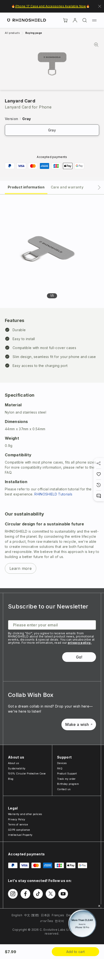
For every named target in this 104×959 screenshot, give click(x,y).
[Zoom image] (52, 64)
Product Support (67, 773)
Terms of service (18, 824)
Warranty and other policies (25, 814)
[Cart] (65, 20)
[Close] (99, 906)
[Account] (75, 20)
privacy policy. (80, 642)
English (17, 915)
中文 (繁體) (31, 915)
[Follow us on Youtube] (63, 894)
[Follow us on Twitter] (50, 894)
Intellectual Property (20, 834)
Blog (10, 778)
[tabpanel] (52, 391)
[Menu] (94, 20)
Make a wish (77, 724)
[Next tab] (99, 187)
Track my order (66, 778)
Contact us (63, 789)
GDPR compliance (19, 829)
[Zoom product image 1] (47, 247)
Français (58, 915)
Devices (62, 763)
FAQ (59, 768)
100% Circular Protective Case (26, 773)
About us (13, 763)
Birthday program (68, 783)
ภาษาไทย (46, 921)
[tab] (26, 187)
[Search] (84, 20)
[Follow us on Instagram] (13, 894)
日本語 (45, 915)
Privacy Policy (16, 819)
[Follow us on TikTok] (38, 894)
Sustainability (16, 768)
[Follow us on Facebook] (25, 894)
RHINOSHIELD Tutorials (53, 494)
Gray (52, 130)
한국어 (59, 921)
